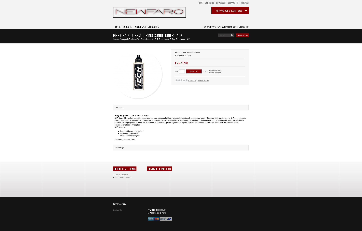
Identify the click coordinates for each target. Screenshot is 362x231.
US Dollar (241, 35)
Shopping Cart (233, 2)
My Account (221, 2)
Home (201, 2)
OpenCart (162, 209)
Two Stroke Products (145, 39)
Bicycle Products (123, 27)
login (227, 27)
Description (119, 107)
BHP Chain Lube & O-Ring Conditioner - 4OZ (172, 39)
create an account (240, 27)
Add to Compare (215, 72)
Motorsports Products (147, 27)
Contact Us (117, 210)
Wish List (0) (209, 2)
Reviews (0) (119, 148)
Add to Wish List (215, 70)
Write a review (203, 81)
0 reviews (192, 81)
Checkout (245, 2)
